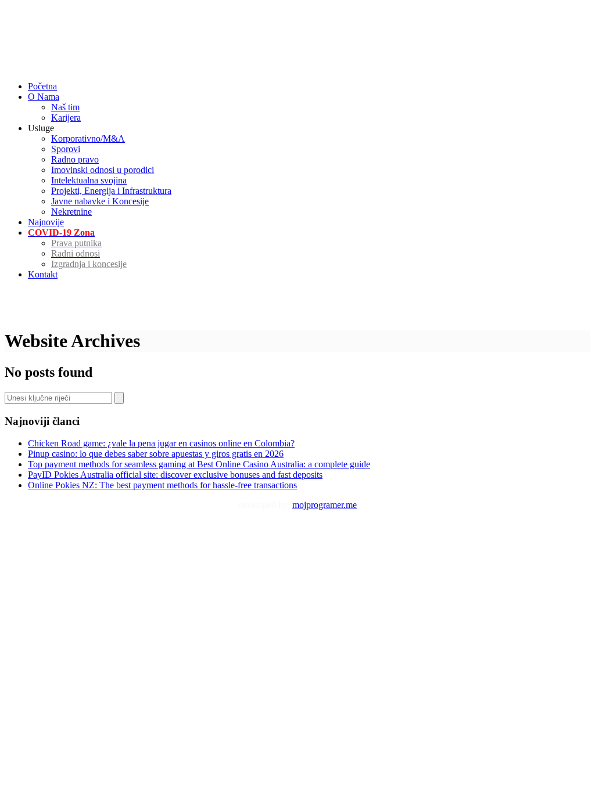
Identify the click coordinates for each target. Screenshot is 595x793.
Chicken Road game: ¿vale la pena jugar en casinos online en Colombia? (161, 443)
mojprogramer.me (324, 505)
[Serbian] (10, 14)
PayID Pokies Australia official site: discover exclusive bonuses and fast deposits (175, 475)
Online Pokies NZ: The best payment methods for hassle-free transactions (162, 485)
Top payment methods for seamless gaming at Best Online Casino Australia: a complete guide (199, 464)
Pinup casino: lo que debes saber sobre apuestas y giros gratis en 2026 (156, 454)
